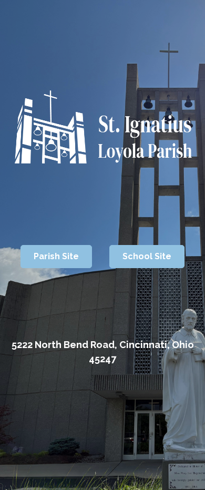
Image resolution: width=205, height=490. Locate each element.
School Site (146, 256)
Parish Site (56, 256)
